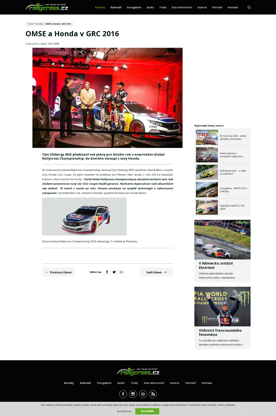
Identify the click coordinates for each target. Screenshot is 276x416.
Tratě (162, 7)
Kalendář (116, 7)
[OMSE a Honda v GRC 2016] (107, 98)
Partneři (217, 7)
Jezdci (150, 7)
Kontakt (233, 7)
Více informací (124, 411)
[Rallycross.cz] (46, 7)
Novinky (100, 7)
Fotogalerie (134, 7)
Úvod (30, 24)
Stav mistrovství (182, 7)
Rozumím (147, 411)
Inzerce (202, 7)
